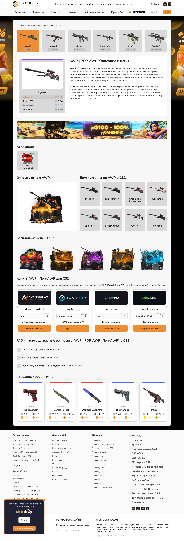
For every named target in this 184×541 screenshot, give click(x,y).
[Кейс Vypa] (122, 259)
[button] (167, 40)
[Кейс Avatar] (31, 259)
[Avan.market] (34, 298)
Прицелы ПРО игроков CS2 (104, 444)
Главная (20, 25)
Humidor (153, 410)
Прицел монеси (99, 464)
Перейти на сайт (34, 328)
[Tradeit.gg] (72, 298)
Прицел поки (98, 456)
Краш (54, 456)
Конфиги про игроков (145, 471)
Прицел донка (98, 467)
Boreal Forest (61, 410)
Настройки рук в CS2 (144, 449)
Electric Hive (112, 225)
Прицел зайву (98, 483)
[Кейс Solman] (92, 259)
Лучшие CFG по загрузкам (147, 466)
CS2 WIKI (31, 25)
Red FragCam (30, 410)
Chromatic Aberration (135, 200)
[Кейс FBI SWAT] (61, 259)
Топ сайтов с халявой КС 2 (147, 497)
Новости (137, 440)
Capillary (89, 225)
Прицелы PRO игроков (102, 487)
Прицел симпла (99, 452)
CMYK (134, 225)
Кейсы (55, 471)
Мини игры (57, 464)
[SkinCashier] (149, 298)
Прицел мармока (99, 475)
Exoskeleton (112, 198)
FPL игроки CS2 (141, 462)
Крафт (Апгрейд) (59, 467)
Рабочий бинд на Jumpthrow (25, 498)
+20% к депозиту (24, 528)
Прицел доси (98, 471)
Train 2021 (27, 168)
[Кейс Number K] (152, 259)
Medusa (89, 198)
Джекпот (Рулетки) (60, 452)
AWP (51, 25)
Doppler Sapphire (92, 410)
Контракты (57, 460)
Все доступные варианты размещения (73, 525)
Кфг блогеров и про (144, 475)
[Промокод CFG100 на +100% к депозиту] (92, 130)
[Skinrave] (111, 298)
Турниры (137, 444)
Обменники (57, 475)
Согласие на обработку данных (70, 530)
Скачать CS (138, 457)
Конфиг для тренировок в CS (26, 486)
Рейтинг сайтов (141, 480)
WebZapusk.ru (118, 536)
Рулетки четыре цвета (62, 448)
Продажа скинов (59, 440)
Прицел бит (97, 479)
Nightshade (122, 410)
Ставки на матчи (59, 479)
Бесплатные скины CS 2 (146, 493)
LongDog (157, 198)
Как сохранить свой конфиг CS (26, 490)
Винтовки (42, 25)
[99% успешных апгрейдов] (136, 11)
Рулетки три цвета (60, 444)
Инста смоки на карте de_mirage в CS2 (30, 494)
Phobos (157, 225)
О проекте (138, 502)
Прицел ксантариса (101, 460)
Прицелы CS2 (98, 440)
